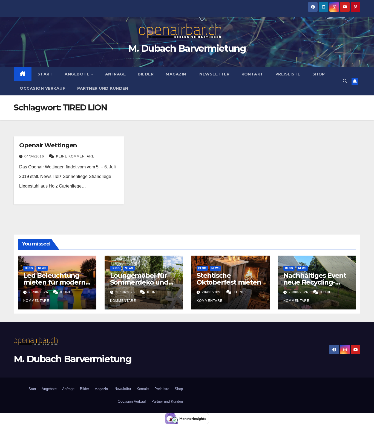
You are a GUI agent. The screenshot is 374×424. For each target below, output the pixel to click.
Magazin (176, 74)
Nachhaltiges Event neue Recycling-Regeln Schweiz (314, 282)
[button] (345, 81)
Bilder (146, 74)
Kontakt (252, 74)
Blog (29, 268)
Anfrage (115, 74)
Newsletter (214, 74)
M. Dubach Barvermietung (187, 48)
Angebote (78, 74)
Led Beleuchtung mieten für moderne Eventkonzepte (56, 282)
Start (45, 74)
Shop (318, 74)
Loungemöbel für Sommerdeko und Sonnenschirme (139, 282)
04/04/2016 (34, 156)
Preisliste (287, 74)
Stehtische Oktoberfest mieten (229, 278)
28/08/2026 (38, 292)
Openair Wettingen (48, 145)
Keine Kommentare (75, 156)
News (42, 268)
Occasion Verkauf (42, 88)
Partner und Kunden (102, 88)
